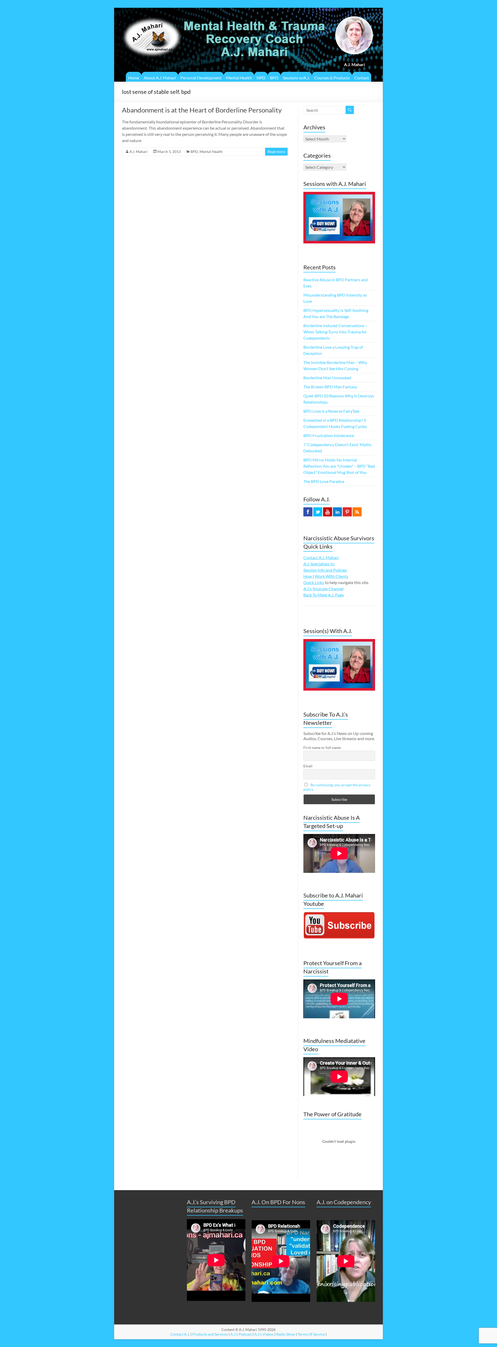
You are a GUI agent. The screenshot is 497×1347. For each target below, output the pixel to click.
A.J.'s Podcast (241, 1334)
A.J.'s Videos (264, 1334)
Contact (361, 77)
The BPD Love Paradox (323, 481)
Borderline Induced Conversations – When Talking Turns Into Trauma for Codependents (335, 331)
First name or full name (322, 747)
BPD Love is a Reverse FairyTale (331, 411)
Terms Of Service (311, 1334)
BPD (274, 77)
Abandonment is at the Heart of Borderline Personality (202, 110)
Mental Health (239, 77)
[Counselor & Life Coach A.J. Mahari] (151, 14)
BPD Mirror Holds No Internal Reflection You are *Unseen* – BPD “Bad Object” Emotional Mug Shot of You (339, 466)
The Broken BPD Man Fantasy (330, 386)
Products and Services (210, 1334)
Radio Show (285, 1334)
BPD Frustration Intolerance (328, 435)
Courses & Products (332, 77)
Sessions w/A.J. (296, 77)
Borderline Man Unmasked (327, 377)
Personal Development (200, 77)
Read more (276, 151)
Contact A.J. (180, 1334)
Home (133, 77)
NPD (261, 77)
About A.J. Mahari (160, 77)
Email (307, 766)
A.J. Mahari (138, 151)
